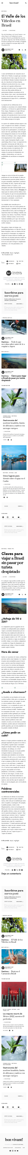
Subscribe (19, 303)
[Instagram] (12, 1150)
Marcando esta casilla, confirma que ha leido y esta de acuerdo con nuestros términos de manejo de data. (14, 309)
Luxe (16, 472)
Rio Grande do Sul (7, 254)
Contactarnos (18, 1147)
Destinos (4, 11)
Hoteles (11, 472)
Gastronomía (7, 417)
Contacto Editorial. (18, 1144)
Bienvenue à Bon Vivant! (8, 1147)
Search (20, 506)
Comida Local (7, 416)
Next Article (5, 351)
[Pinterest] (15, 1150)
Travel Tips (11, 548)
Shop (24, 1147)
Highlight (16, 253)
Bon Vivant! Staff (9, 49)
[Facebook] (10, 1150)
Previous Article (7, 317)
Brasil (11, 253)
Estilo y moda (7, 1009)
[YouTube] (17, 1150)
